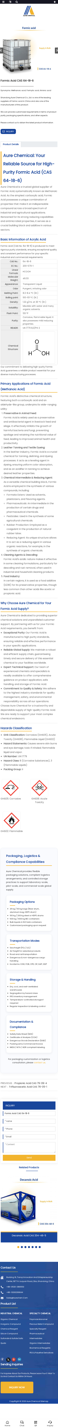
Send (29, 1157)
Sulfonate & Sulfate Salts (12, 1338)
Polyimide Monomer (38, 1319)
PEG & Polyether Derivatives (41, 1352)
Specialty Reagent (38, 1329)
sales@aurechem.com (17, 1298)
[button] (18, 1247)
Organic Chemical (9, 1319)
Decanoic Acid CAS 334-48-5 (29, 1235)
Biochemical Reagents (40, 1348)
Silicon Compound (9, 1333)
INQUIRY (10, 131)
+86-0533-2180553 (15, 1287)
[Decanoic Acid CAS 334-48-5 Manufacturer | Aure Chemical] (29, 1203)
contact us (39, 1062)
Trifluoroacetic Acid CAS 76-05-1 (28, 1086)
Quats (3, 1343)
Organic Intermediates (40, 1343)
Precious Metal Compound (42, 1324)
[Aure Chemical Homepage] (29, 11)
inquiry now (17, 1387)
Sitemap (44, 1401)
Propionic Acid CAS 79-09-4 (30, 1083)
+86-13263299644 (14, 1292)
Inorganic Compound (11, 1324)
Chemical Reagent (9, 1329)
